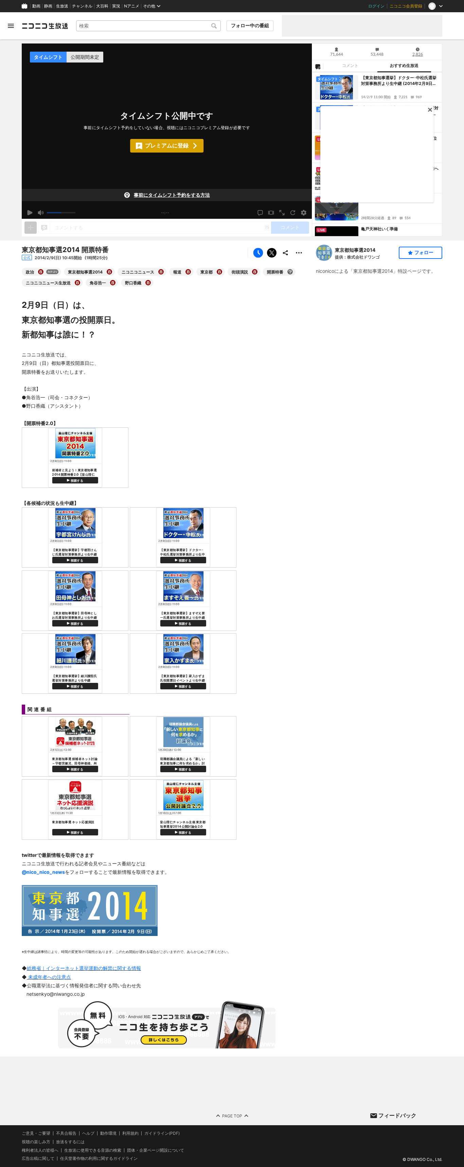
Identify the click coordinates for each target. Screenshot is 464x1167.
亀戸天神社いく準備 (379, 228)
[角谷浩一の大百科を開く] (112, 282)
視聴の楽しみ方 (36, 1141)
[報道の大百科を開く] (188, 272)
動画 (36, 6)
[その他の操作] (299, 253)
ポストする (271, 253)
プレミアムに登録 (167, 145)
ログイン (376, 6)
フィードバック (397, 1115)
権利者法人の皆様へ (40, 1150)
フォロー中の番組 (250, 25)
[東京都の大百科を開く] (219, 272)
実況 (116, 6)
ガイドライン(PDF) (162, 1133)
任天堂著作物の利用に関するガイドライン (99, 1159)
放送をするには (70, 1142)
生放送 (62, 6)
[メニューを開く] (11, 26)
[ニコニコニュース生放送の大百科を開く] (77, 282)
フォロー (423, 252)
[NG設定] (317, 66)
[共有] (285, 253)
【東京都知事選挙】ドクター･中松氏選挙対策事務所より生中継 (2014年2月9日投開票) (398, 81)
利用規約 (130, 1133)
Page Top (232, 1115)
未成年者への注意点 (49, 977)
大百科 (102, 6)
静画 (48, 6)
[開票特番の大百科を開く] (290, 272)
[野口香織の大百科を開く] (148, 282)
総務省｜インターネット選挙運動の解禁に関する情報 (84, 968)
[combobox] (148, 25)
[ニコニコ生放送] (45, 26)
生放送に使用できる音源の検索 (92, 1150)
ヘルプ (88, 1133)
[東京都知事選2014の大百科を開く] (109, 272)
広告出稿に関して (38, 1158)
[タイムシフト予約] (258, 253)
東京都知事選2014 (355, 250)
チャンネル (82, 6)
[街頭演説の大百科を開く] (254, 272)
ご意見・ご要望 (36, 1133)
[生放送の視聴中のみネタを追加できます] (30, 228)
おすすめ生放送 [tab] (404, 65)
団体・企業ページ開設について (155, 1150)
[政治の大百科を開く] (40, 272)
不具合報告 (66, 1133)
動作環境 (108, 1133)
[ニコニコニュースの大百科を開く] (161, 272)
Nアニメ (131, 6)
